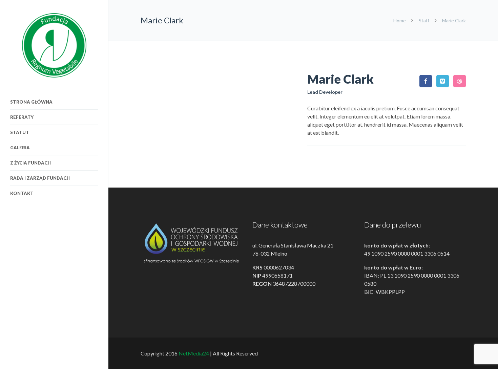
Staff (424, 20)
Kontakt (22, 193)
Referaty (22, 117)
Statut (19, 132)
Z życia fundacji (30, 163)
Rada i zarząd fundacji (40, 178)
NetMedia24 (194, 353)
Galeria (20, 147)
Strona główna (31, 102)
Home (400, 20)
